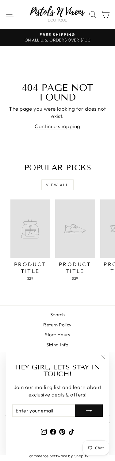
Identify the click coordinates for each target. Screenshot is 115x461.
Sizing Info (57, 345)
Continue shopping (57, 126)
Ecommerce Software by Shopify (57, 455)
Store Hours (57, 334)
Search (57, 314)
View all (57, 185)
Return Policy (57, 325)
